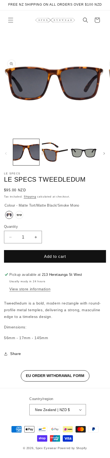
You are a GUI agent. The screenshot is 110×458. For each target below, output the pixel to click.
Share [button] (15, 353)
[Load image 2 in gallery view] (55, 152)
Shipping (30, 196)
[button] (11, 20)
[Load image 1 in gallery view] (26, 152)
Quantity (11, 227)
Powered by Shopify (72, 448)
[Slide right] (104, 153)
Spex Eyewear (46, 448)
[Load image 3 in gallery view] (83, 152)
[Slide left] (6, 153)
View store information (29, 289)
